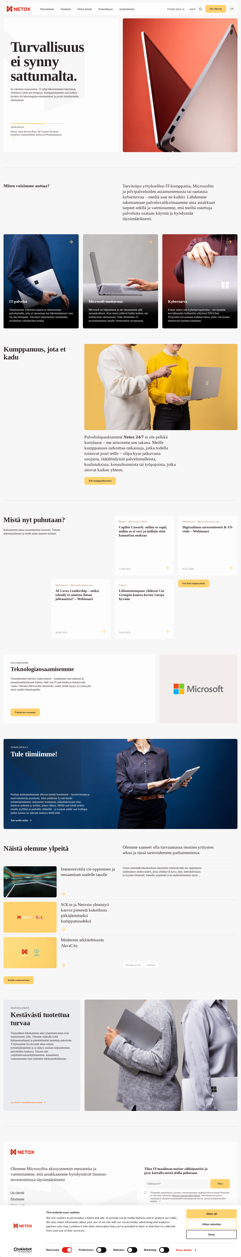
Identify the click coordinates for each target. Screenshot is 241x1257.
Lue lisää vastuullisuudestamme (26, 1102)
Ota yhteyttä (216, 8)
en (231, 8)
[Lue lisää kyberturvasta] (199, 281)
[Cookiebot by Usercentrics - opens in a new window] (22, 1250)
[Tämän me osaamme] (120, 688)
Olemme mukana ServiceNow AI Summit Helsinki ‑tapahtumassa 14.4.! (33, 133)
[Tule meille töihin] (120, 784)
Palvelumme (17, 1198)
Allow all (211, 1213)
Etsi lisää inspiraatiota (193, 583)
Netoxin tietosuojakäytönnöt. (186, 1195)
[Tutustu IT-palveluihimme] (41, 281)
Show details (184, 1250)
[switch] (101, 1250)
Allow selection (211, 1224)
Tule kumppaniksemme (100, 480)
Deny (211, 1234)
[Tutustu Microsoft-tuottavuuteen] (120, 281)
